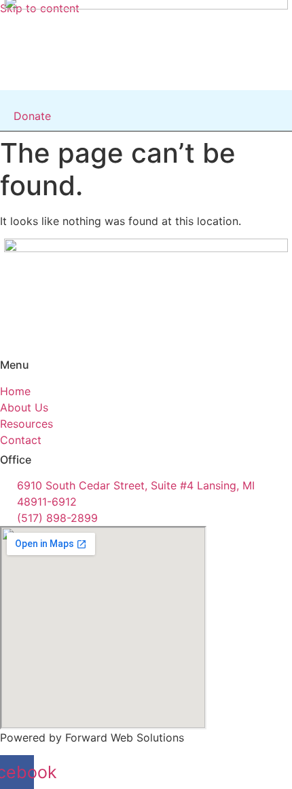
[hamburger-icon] (157, 102)
